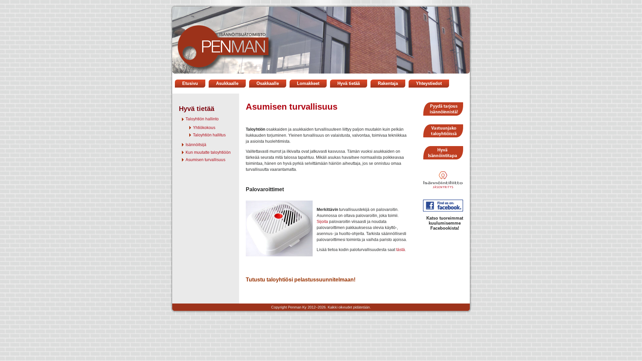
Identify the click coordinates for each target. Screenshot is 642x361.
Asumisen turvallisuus (205, 159)
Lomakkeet (308, 83)
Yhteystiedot (429, 83)
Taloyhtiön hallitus (209, 135)
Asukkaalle (227, 83)
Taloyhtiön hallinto (202, 119)
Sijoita (322, 221)
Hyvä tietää (348, 83)
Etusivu (190, 83)
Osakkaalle (267, 83)
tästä (400, 249)
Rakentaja (388, 83)
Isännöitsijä (196, 144)
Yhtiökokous (204, 127)
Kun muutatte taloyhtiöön (208, 152)
